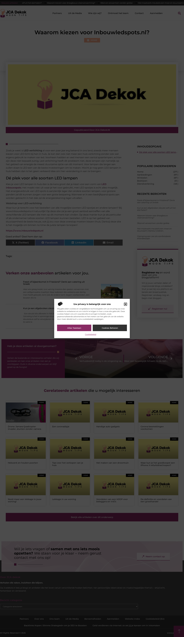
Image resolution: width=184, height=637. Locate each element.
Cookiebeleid (90, 334)
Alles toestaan (74, 328)
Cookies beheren (110, 328)
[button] (125, 304)
